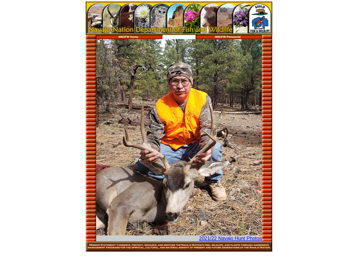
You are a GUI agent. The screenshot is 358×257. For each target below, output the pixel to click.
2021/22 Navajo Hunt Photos (230, 238)
